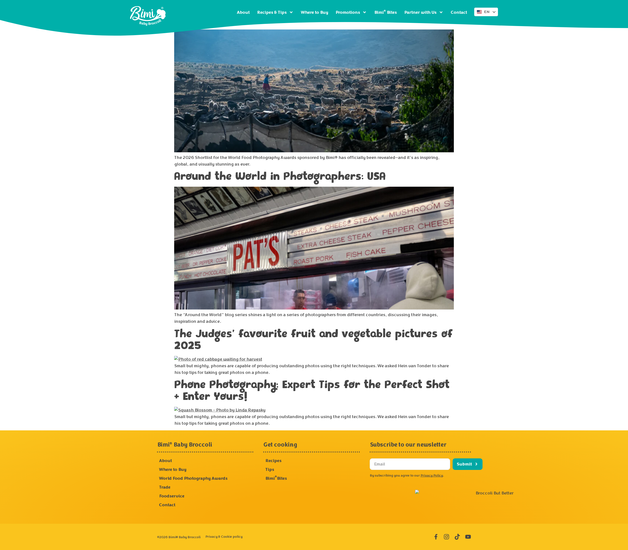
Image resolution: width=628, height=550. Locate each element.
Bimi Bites (385, 12)
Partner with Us (420, 12)
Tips (269, 469)
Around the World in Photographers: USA (280, 177)
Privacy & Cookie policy (223, 536)
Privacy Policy (431, 475)
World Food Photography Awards (193, 478)
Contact (459, 12)
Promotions (347, 12)
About (243, 12)
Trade (164, 487)
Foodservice (171, 496)
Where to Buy (314, 12)
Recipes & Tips (272, 12)
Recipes (273, 460)
